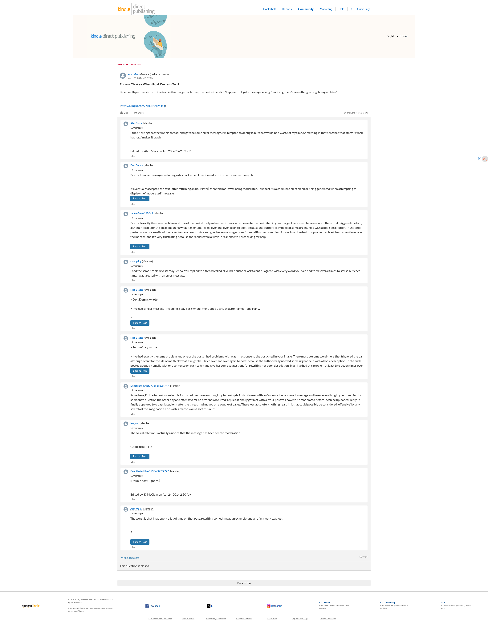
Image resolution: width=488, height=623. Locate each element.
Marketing (326, 9)
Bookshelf (269, 9)
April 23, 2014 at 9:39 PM (140, 78)
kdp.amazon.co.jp (300, 619)
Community (306, 9)
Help (341, 9)
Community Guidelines (216, 619)
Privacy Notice (188, 619)
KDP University (360, 9)
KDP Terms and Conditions (160, 619)
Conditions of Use (244, 619)
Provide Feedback (328, 619)
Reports (287, 9)
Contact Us (272, 619)
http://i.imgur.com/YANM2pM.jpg (143, 105)
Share (141, 112)
